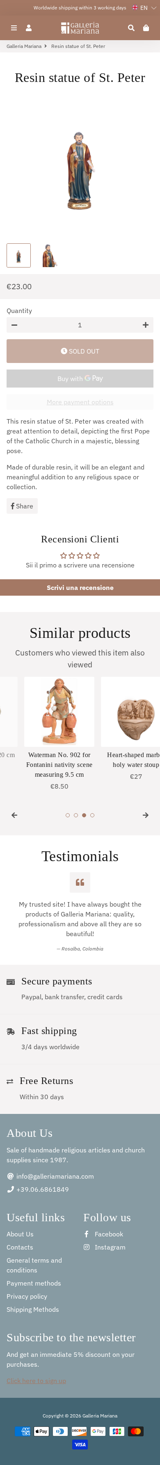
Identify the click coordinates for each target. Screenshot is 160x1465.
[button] (144, 7)
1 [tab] (68, 815)
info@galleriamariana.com (54, 1176)
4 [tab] (92, 815)
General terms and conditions (34, 1265)
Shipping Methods (33, 1309)
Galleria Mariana (24, 46)
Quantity (19, 310)
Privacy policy (27, 1296)
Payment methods (34, 1283)
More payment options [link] (80, 402)
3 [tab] (84, 815)
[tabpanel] (42, 734)
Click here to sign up (36, 1381)
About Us (20, 1234)
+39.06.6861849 (42, 1189)
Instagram (109, 1247)
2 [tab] (76, 815)
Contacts (20, 1247)
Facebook (108, 1234)
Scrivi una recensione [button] (80, 587)
